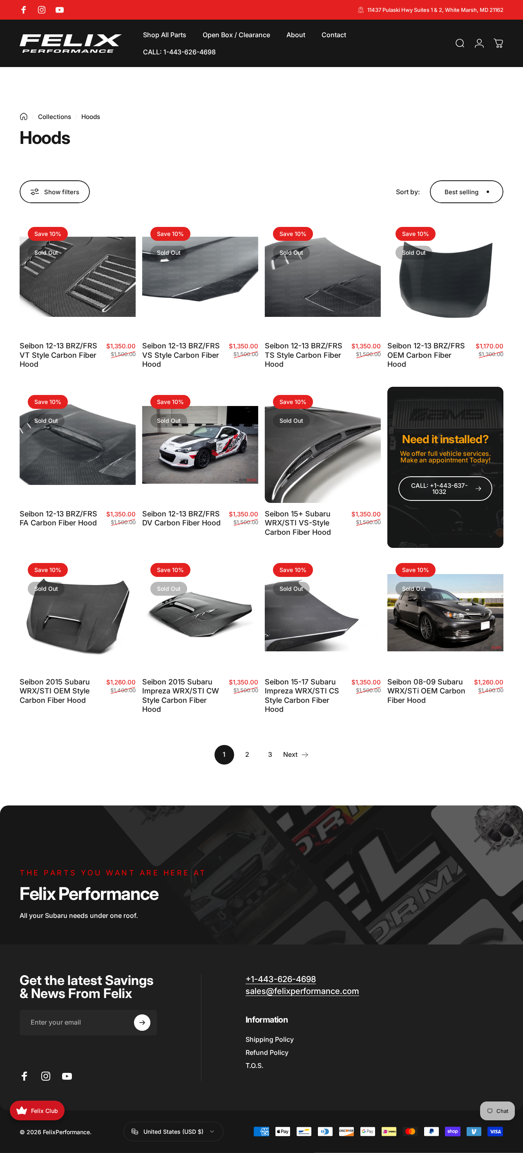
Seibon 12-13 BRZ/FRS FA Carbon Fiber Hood (58, 518)
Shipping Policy (270, 1039)
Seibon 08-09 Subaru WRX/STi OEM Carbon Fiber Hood (426, 690)
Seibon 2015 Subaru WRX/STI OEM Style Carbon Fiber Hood (55, 690)
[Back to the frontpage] (24, 116)
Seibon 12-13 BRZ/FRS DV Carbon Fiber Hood (181, 518)
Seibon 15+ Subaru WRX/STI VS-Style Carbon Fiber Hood (298, 522)
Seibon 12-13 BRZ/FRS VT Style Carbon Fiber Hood (58, 354)
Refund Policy (267, 1052)
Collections (54, 117)
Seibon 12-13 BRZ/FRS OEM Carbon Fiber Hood (426, 354)
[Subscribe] (142, 1022)
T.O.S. (255, 1065)
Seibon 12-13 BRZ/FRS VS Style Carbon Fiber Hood (181, 354)
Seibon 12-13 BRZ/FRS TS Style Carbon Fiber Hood (303, 354)
